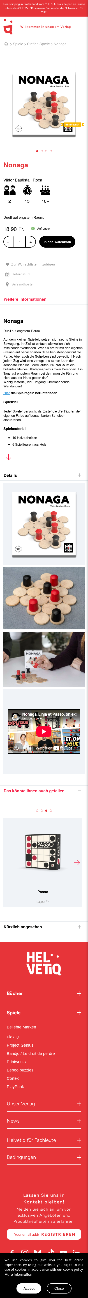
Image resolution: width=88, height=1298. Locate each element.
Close (59, 1288)
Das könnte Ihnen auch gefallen (34, 791)
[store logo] (7, 27)
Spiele (18, 43)
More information (18, 1274)
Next (76, 862)
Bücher (15, 993)
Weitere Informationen (25, 299)
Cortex (13, 1078)
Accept (29, 1288)
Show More (8, 458)
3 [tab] (46, 151)
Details (10, 475)
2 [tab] (42, 151)
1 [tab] (37, 151)
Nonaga (60, 43)
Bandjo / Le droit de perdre (31, 1053)
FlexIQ (13, 1037)
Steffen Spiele (38, 43)
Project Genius (21, 1045)
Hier (6, 392)
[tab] (44, 299)
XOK (65, 891)
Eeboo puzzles (20, 1070)
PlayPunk (15, 1086)
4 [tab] (51, 151)
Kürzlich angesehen (23, 927)
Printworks (17, 1062)
